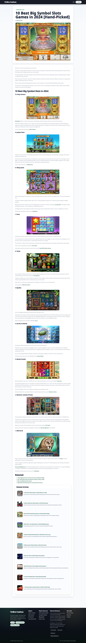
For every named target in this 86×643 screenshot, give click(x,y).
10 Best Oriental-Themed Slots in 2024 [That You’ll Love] (37, 534)
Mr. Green (34, 245)
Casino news (42, 619)
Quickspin (17, 121)
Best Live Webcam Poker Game (24, 481)
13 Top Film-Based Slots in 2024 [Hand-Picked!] (35, 576)
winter (61, 458)
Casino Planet (32, 129)
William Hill (30, 164)
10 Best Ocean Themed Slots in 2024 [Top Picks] (35, 545)
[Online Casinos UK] (10, 2)
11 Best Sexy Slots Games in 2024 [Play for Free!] (35, 492)
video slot (59, 381)
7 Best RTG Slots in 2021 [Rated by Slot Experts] (35, 566)
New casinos (31, 615)
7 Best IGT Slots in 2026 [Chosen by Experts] (34, 555)
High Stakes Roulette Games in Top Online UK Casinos (30, 482)
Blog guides (41, 617)
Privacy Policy (70, 613)
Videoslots (34, 211)
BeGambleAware (55, 636)
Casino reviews (31, 613)
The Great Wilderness (20, 467)
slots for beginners (44, 427)
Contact (68, 617)
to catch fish (58, 204)
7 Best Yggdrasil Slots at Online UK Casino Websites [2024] (30, 477)
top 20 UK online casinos (45, 248)
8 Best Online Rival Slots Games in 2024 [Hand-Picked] (36, 513)
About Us (69, 615)
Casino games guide (43, 613)
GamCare (53, 633)
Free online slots (32, 619)
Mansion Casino (26, 284)
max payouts (36, 275)
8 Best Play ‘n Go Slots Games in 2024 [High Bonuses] (36, 524)
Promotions (31, 617)
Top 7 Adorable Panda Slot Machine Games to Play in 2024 (30, 479)
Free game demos (43, 615)
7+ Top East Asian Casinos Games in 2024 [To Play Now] (37, 587)
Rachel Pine (19, 20)
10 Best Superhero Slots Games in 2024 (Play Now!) (36, 503)
